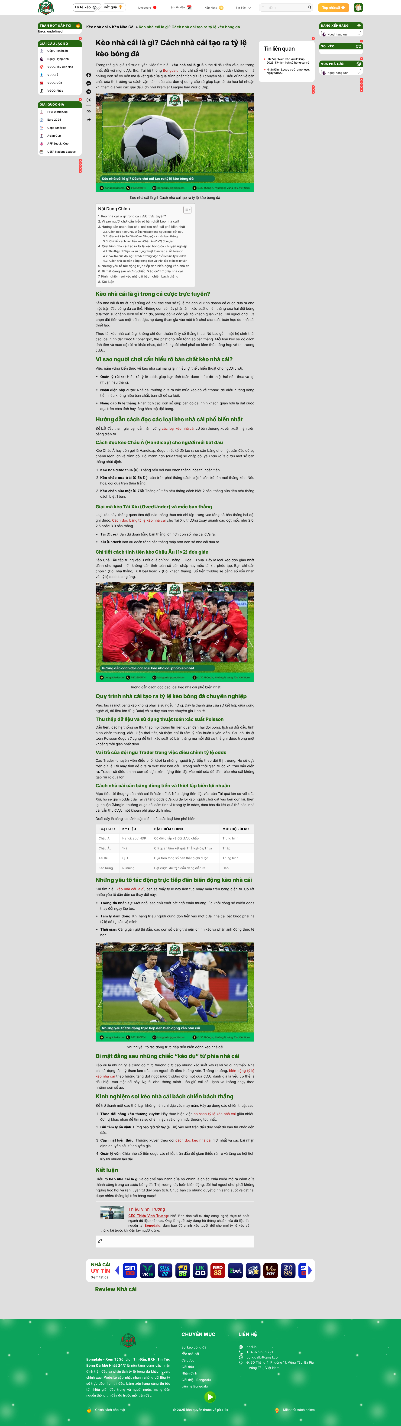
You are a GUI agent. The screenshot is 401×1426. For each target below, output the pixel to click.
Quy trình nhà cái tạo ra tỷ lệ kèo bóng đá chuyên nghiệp (144, 246)
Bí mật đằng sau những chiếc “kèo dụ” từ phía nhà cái (142, 271)
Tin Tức (241, 7)
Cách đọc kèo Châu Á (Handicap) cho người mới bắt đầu (145, 231)
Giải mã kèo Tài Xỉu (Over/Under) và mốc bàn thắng (143, 236)
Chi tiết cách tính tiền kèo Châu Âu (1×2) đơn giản (141, 241)
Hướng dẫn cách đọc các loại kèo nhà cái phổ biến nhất (143, 227)
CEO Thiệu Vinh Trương (148, 1216)
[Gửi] (309, 7)
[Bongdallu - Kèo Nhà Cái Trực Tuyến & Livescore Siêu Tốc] (49, 7)
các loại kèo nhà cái (178, 428)
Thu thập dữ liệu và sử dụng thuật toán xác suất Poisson (145, 251)
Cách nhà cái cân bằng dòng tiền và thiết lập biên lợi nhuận (148, 260)
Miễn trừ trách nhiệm (299, 1410)
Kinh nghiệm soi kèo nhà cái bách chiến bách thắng (139, 276)
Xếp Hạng (211, 7)
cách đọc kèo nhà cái (193, 1140)
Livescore (144, 7)
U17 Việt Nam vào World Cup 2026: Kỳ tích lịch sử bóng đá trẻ (288, 61)
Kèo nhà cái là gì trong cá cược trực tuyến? (133, 216)
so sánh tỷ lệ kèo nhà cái (215, 1114)
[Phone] (100, 1241)
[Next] (310, 1270)
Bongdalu (170, 70)
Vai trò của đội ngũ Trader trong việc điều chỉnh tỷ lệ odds (147, 256)
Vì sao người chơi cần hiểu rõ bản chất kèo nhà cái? (140, 221)
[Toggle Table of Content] (185, 210)
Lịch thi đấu (177, 7)
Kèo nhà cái (97, 27)
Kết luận (108, 282)
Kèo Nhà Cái (123, 27)
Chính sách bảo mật (110, 1410)
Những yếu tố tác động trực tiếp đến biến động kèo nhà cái (146, 266)
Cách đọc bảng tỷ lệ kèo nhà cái (139, 520)
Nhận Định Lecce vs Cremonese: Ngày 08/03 (288, 71)
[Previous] (117, 1270)
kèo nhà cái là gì (130, 889)
